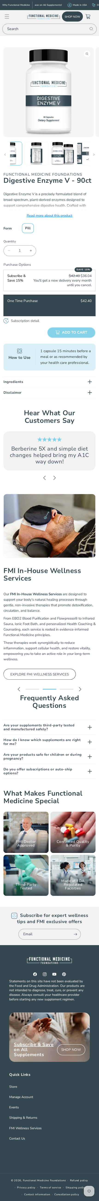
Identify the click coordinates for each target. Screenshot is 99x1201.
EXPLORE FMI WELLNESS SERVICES (39, 674)
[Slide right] (94, 154)
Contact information (37, 1194)
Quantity (9, 241)
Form (7, 228)
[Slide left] (5, 154)
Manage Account (21, 1097)
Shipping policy (76, 1187)
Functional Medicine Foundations (44, 1180)
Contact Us (17, 1138)
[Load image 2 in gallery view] (36, 154)
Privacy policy (26, 1187)
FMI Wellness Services (25, 1128)
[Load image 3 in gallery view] (63, 154)
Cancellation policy (66, 1194)
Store (13, 1087)
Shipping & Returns (23, 1117)
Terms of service (50, 1187)
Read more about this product (49, 215)
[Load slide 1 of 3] (32, 689)
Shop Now (72, 17)
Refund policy (79, 1180)
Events (14, 1107)
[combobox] (49, 29)
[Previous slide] (44, 478)
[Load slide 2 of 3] (49, 689)
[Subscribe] (75, 934)
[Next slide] (55, 478)
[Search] (91, 29)
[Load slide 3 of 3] (66, 689)
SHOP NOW (71, 1049)
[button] (9, 16)
